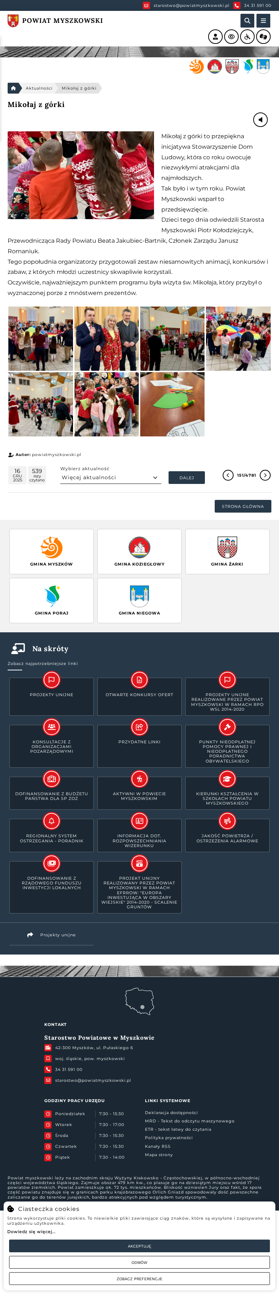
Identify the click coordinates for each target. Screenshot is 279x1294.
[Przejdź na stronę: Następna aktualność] (265, 475)
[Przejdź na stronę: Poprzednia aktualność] (228, 475)
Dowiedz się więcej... (31, 1231)
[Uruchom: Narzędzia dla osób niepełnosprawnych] (247, 36)
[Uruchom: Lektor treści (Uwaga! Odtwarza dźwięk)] (215, 36)
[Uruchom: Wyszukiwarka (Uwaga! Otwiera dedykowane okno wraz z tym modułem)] (247, 20)
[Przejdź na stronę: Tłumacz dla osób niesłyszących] (263, 36)
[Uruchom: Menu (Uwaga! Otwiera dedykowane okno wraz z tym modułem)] (263, 20)
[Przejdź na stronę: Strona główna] (13, 88)
